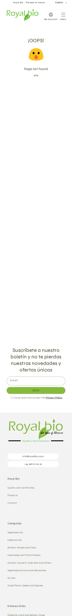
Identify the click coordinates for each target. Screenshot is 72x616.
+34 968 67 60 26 (33, 464)
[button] (63, 15)
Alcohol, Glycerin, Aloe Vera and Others (29, 562)
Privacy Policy (54, 397)
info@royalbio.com (33, 456)
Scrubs (11, 578)
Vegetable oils (15, 532)
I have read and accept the (37, 397)
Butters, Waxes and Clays (22, 547)
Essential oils (15, 540)
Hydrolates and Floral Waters (24, 555)
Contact (12, 502)
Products (13, 495)
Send (36, 390)
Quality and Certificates (21, 487)
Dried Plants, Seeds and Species (25, 585)
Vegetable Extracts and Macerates (27, 570)
